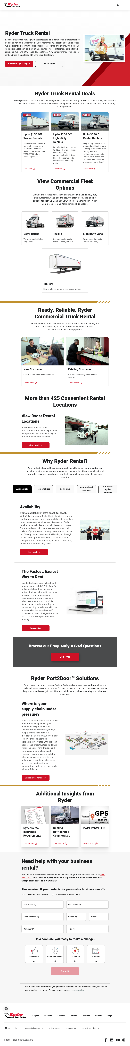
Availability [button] (22, 489)
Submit (65, 971)
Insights (35, 1016)
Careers (98, 1016)
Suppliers (61, 1016)
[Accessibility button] (6, 1009)
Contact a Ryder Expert (19, 64)
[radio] (34, 954)
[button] (124, 5)
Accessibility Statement (35, 1028)
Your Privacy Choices (90, 1028)
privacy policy (77, 990)
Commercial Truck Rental (68, 894)
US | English (13, 1028)
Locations (86, 1016)
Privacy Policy (55, 1028)
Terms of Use (71, 1028)
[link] (106, 1040)
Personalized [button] (43, 489)
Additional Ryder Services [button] (108, 489)
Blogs (109, 1016)
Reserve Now (49, 64)
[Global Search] (118, 5)
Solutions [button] (65, 489)
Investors (48, 1016)
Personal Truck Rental (37, 894)
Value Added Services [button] (86, 489)
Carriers (73, 1016)
